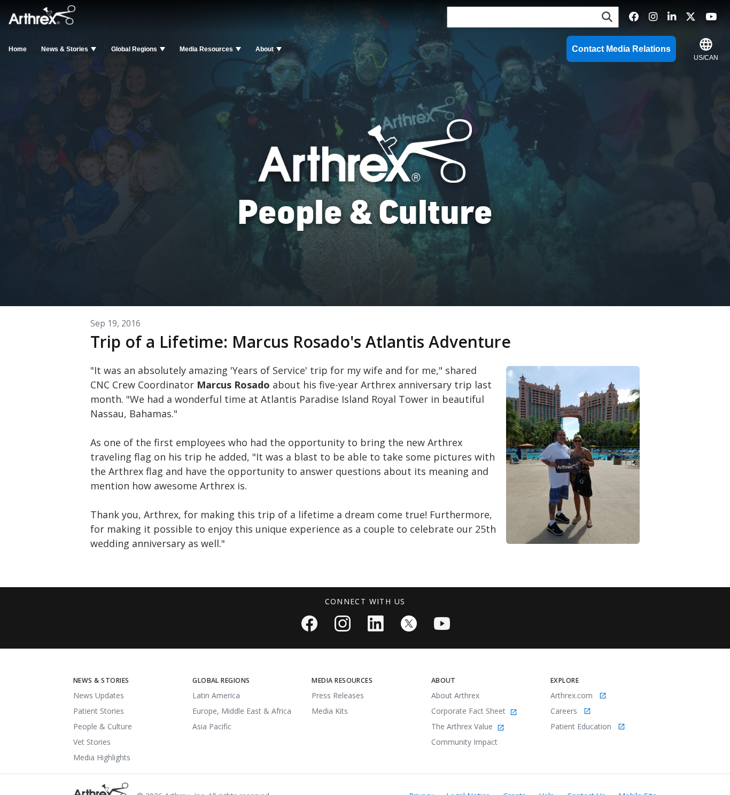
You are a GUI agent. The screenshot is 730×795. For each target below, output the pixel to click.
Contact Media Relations (621, 48)
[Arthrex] (44, 15)
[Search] (607, 17)
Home (18, 49)
